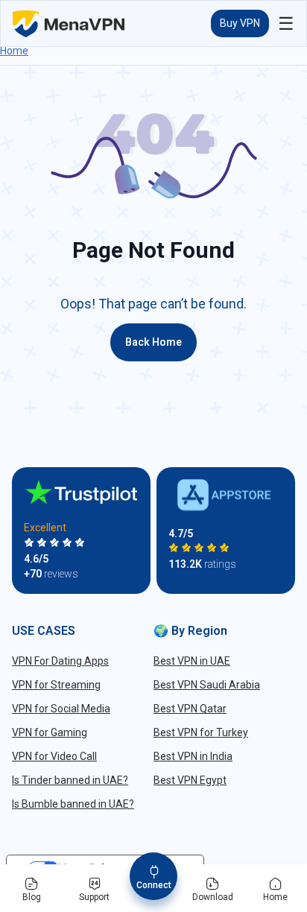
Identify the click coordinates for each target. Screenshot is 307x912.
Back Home (153, 342)
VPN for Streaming (56, 685)
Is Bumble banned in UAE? (73, 804)
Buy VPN (240, 23)
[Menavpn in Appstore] (225, 495)
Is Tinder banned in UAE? (70, 780)
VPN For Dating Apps (60, 661)
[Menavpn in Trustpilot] (81, 492)
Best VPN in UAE (192, 661)
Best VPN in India (193, 756)
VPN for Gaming (49, 732)
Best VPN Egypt (190, 780)
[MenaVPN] (68, 23)
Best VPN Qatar (190, 709)
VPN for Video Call (54, 756)
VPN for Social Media (61, 709)
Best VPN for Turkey (201, 732)
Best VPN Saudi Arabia (207, 685)
